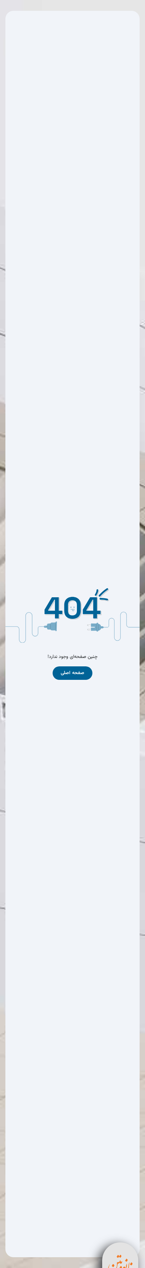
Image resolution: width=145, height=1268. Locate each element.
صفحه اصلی (72, 673)
